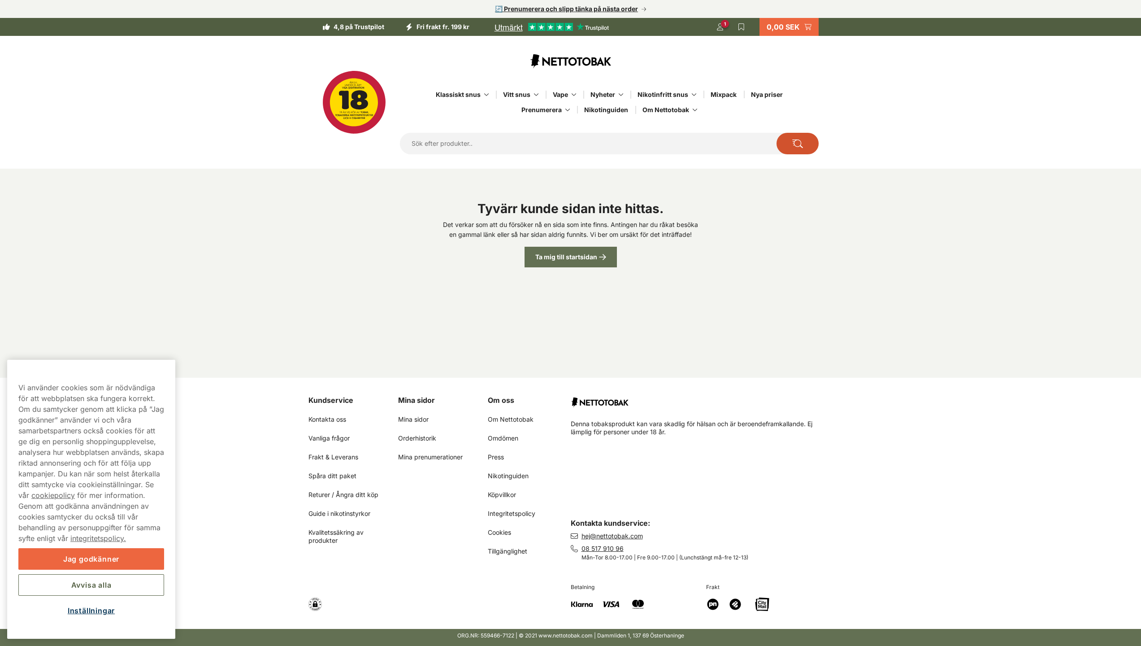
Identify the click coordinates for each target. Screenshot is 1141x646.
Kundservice (330, 400)
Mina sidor (416, 400)
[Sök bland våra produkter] (797, 143)
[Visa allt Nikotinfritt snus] (694, 95)
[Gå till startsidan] (570, 61)
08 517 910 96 (602, 548)
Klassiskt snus (458, 94)
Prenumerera (541, 109)
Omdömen (503, 438)
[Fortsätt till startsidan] (702, 399)
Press (496, 457)
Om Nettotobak (665, 109)
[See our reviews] (551, 27)
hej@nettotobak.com (612, 536)
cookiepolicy (53, 495)
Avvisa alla (91, 585)
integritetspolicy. (98, 538)
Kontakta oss (327, 419)
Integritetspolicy (511, 513)
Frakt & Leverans (333, 457)
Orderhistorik (417, 438)
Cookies (499, 532)
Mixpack (724, 94)
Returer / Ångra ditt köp (343, 494)
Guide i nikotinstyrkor (339, 513)
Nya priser (767, 94)
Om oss (501, 400)
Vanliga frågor (329, 438)
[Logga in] (720, 27)
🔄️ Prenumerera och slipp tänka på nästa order (566, 9)
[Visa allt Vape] (574, 95)
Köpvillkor (502, 494)
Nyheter (602, 94)
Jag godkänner (91, 558)
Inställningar (91, 610)
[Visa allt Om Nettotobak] (695, 110)
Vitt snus (516, 94)
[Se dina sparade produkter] (741, 27)
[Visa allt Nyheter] (621, 95)
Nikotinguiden (606, 109)
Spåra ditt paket (332, 476)
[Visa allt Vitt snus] (536, 95)
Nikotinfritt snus (663, 94)
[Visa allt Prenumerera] (567, 110)
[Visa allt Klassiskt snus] (486, 95)
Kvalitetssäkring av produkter (336, 536)
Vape (560, 94)
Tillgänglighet (507, 551)
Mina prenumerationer (430, 457)
